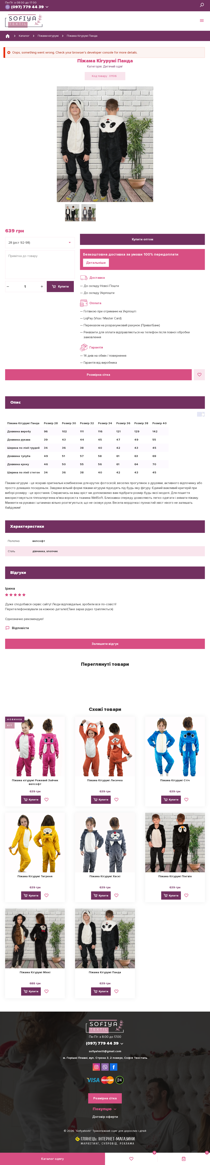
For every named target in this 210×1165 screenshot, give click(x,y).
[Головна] (7, 35)
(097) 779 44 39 (27, 7)
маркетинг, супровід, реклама (108, 1143)
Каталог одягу (52, 1159)
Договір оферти (105, 1117)
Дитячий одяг (113, 66)
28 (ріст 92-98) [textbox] (19, 243)
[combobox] (40, 242)
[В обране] (199, 374)
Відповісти (20, 628)
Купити (63, 286)
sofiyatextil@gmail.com (105, 1051)
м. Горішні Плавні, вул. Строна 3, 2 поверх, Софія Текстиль (105, 1058)
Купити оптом (142, 239)
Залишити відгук (105, 644)
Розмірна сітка (98, 375)
